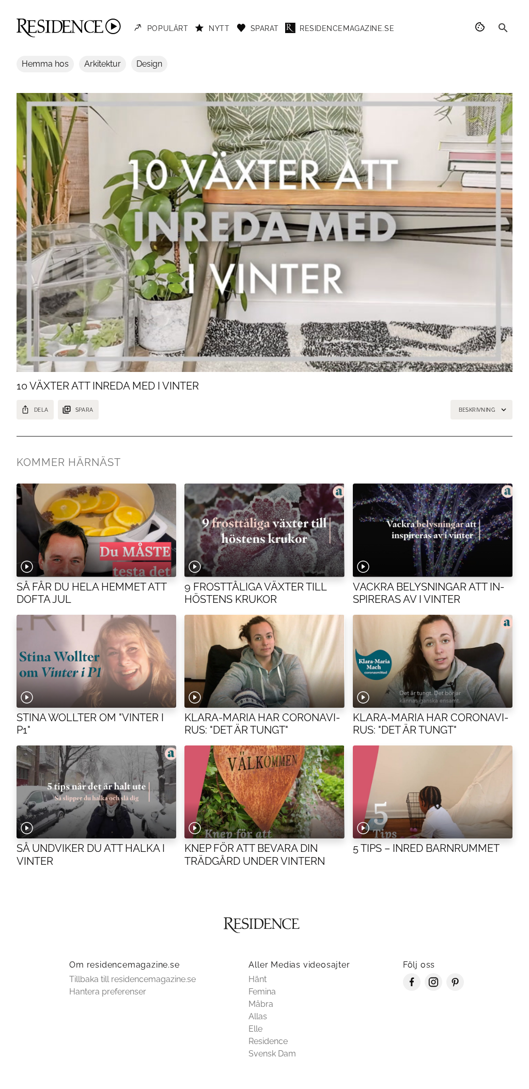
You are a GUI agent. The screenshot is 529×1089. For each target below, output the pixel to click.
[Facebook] (412, 988)
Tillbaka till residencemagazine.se (132, 979)
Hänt (257, 979)
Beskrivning (477, 410)
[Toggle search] (503, 28)
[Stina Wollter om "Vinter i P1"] (96, 661)
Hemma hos (45, 64)
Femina (262, 992)
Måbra (260, 1004)
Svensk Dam (272, 1054)
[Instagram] (433, 988)
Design (149, 64)
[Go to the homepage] (68, 27)
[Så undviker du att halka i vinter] (96, 791)
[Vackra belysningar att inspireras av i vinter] (432, 530)
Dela (41, 410)
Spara (84, 410)
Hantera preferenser (107, 992)
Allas (257, 1016)
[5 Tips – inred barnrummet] (432, 791)
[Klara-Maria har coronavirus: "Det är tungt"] (264, 661)
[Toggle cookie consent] (481, 27)
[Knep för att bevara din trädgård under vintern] (264, 791)
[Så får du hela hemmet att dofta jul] (96, 530)
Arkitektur (102, 64)
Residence (268, 1041)
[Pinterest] (455, 988)
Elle (255, 1029)
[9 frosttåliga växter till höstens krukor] (264, 530)
